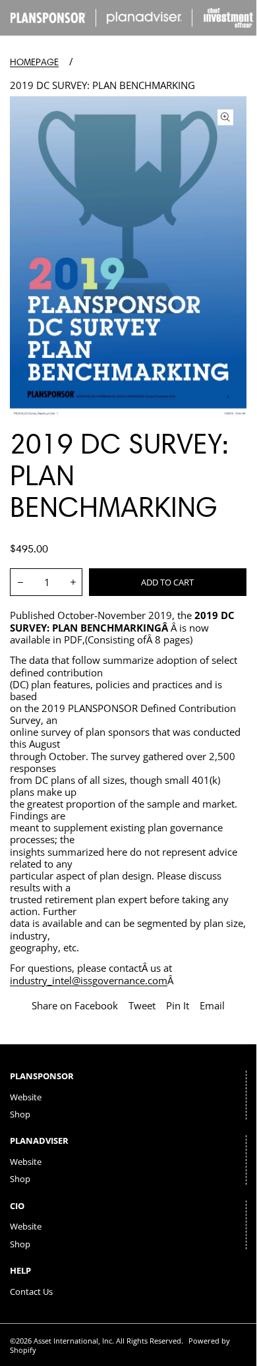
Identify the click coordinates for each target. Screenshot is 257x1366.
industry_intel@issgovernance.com (88, 980)
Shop (20, 1114)
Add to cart (167, 582)
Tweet (142, 1005)
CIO (17, 1206)
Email (212, 1005)
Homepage (34, 62)
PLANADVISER (39, 1140)
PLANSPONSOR (42, 1076)
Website (26, 1097)
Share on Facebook (75, 1005)
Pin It (177, 1005)
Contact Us (31, 1291)
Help (20, 1270)
